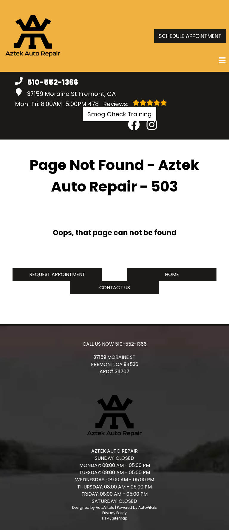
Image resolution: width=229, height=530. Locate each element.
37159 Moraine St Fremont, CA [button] (71, 94)
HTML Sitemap (114, 518)
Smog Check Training (119, 114)
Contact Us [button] (114, 287)
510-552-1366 (131, 344)
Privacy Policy (114, 512)
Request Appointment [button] (57, 274)
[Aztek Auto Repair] (33, 36)
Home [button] (172, 274)
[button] (134, 125)
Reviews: (109, 104)
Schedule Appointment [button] (190, 36)
